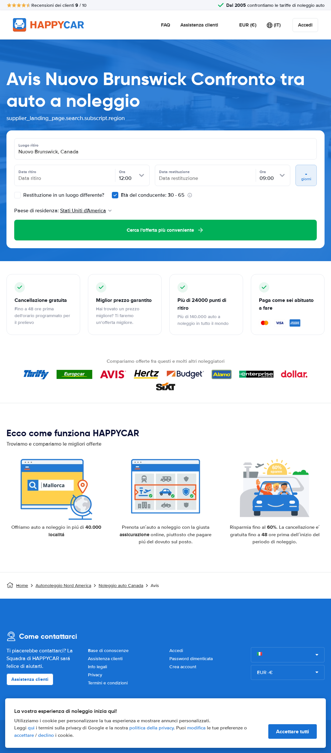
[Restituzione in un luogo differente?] (17, 195)
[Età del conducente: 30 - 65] (115, 195)
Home (22, 585)
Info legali (97, 667)
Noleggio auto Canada (121, 585)
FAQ (165, 24)
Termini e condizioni (108, 683)
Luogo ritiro (28, 145)
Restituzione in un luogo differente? (63, 195)
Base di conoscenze (108, 650)
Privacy (95, 675)
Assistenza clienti (199, 24)
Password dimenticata (191, 658)
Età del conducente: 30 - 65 (153, 195)
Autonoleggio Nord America (63, 585)
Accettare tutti (292, 731)
